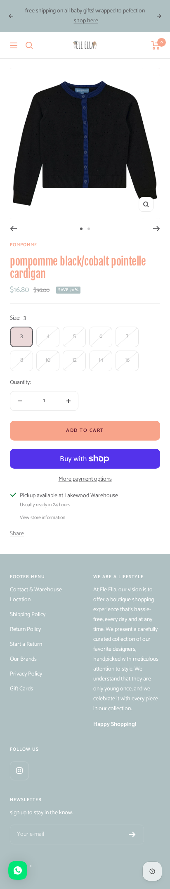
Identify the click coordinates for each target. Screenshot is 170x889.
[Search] (29, 45)
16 (127, 360)
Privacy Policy (26, 674)
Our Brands (23, 659)
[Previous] (13, 229)
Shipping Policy (27, 614)
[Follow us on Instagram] (19, 770)
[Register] (132, 834)
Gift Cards (21, 689)
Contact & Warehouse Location (36, 595)
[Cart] (155, 45)
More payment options (85, 479)
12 (74, 360)
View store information (42, 518)
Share (17, 533)
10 (47, 360)
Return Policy (25, 629)
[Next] (156, 229)
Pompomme (23, 245)
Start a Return (26, 644)
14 (101, 360)
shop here (86, 21)
